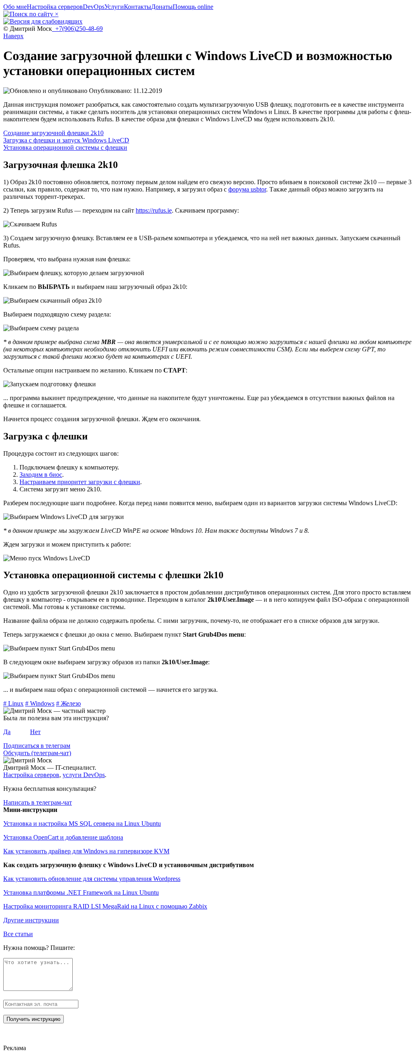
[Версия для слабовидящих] (42, 21)
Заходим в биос (41, 474)
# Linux (13, 703)
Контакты (137, 6)
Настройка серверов (55, 6)
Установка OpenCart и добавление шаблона (63, 837)
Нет (35, 731)
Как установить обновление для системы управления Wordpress (91, 878)
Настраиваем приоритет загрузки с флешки (80, 481)
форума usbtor (247, 189)
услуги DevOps (84, 774)
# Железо (68, 703)
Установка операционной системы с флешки (65, 147)
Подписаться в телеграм (36, 745)
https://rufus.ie (154, 210)
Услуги (114, 6)
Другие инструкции (31, 920)
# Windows (39, 703)
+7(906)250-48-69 (77, 28)
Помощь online (193, 6)
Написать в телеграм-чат (37, 802)
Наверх (13, 35)
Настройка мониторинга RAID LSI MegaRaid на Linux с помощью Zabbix (105, 906)
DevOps (93, 6)
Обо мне (15, 6)
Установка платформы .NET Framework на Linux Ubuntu (81, 892)
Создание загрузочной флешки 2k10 (53, 132)
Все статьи (18, 933)
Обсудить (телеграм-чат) (37, 752)
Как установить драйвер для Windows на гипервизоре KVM (86, 851)
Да (7, 731)
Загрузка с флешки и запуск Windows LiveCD (66, 140)
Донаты (162, 6)
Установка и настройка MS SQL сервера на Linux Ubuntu (82, 823)
